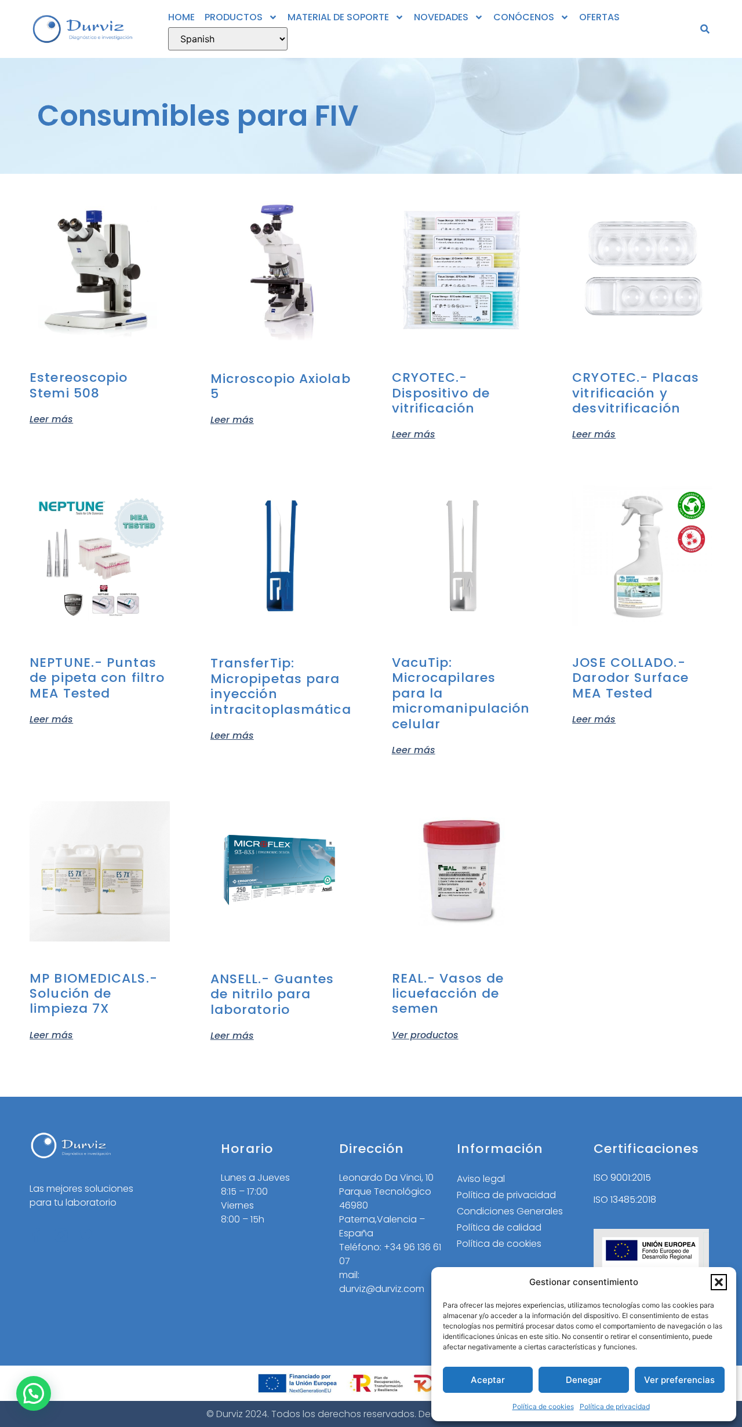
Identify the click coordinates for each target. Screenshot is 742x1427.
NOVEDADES (441, 17)
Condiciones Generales (510, 1211)
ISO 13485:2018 (625, 1199)
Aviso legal (481, 1178)
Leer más (51, 418)
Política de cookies (543, 1406)
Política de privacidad (615, 1406)
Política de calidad (499, 1227)
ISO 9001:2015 (622, 1177)
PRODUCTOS (234, 17)
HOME (181, 17)
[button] (719, 1282)
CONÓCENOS (523, 17)
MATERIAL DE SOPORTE (338, 17)
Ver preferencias (679, 1379)
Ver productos (425, 1034)
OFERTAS (599, 17)
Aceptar (488, 1379)
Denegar (584, 1379)
